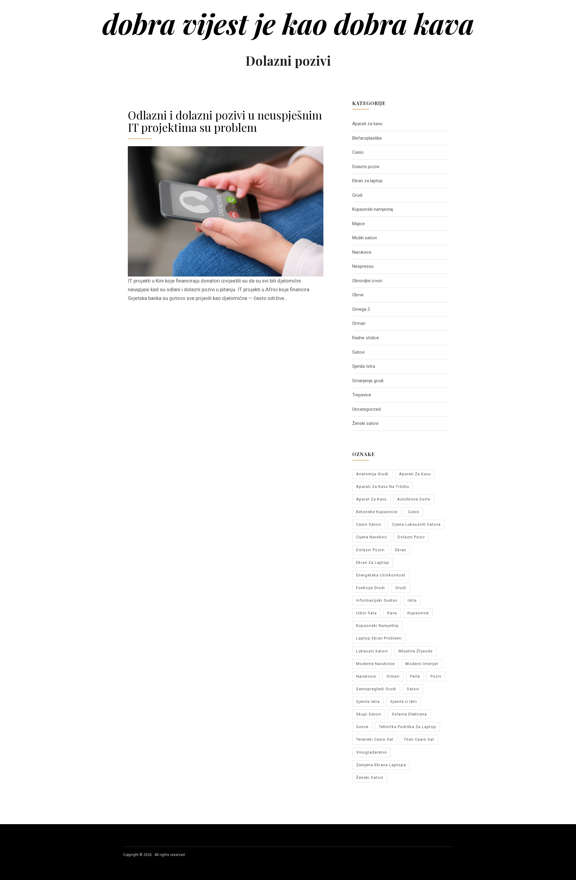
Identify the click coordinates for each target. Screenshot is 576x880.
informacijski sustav (376, 600)
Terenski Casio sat (374, 739)
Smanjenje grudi (367, 380)
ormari (393, 676)
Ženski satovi (365, 423)
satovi (413, 689)
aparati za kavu (415, 474)
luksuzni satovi (372, 651)
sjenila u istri (403, 701)
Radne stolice (365, 337)
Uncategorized (366, 409)
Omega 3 (361, 309)
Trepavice (361, 395)
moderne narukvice (375, 663)
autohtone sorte (413, 499)
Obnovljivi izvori (367, 280)
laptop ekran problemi (379, 638)
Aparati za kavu (367, 123)
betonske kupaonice (377, 512)
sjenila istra (368, 701)
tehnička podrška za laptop (407, 726)
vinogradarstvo (371, 752)
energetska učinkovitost (380, 575)
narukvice (366, 676)
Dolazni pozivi (365, 166)
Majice (358, 223)
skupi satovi (368, 714)
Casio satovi (368, 524)
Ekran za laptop (367, 180)
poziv (435, 676)
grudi (400, 587)
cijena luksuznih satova (416, 524)
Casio (358, 152)
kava (392, 613)
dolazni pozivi (370, 550)
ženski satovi (369, 777)
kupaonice (418, 613)
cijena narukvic (371, 537)
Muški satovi (364, 237)
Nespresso (363, 266)
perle (415, 676)
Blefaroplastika (367, 138)
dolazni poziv (411, 537)
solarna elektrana (409, 714)
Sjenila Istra (363, 366)
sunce (362, 726)
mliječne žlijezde (415, 651)
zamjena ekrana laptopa (381, 765)
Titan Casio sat (419, 739)
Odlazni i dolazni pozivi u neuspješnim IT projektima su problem (225, 121)
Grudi (357, 195)
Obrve (358, 295)
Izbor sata (366, 613)
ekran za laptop (372, 562)
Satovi (358, 352)
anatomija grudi (372, 474)
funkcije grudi (370, 587)
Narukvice (361, 252)
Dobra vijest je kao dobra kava (288, 23)
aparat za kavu (371, 499)
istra (412, 600)
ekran (400, 550)
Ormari (358, 323)
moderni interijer (421, 663)
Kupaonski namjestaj (372, 209)
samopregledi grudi (376, 689)
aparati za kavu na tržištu (382, 486)
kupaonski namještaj (377, 625)
